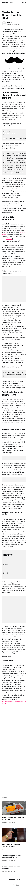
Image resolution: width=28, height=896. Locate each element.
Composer (9, 239)
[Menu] (25, 2)
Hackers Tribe (7, 2)
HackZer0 (10, 22)
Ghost (17, 885)
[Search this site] (23, 2)
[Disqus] (14, 728)
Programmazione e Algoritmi (10, 9)
